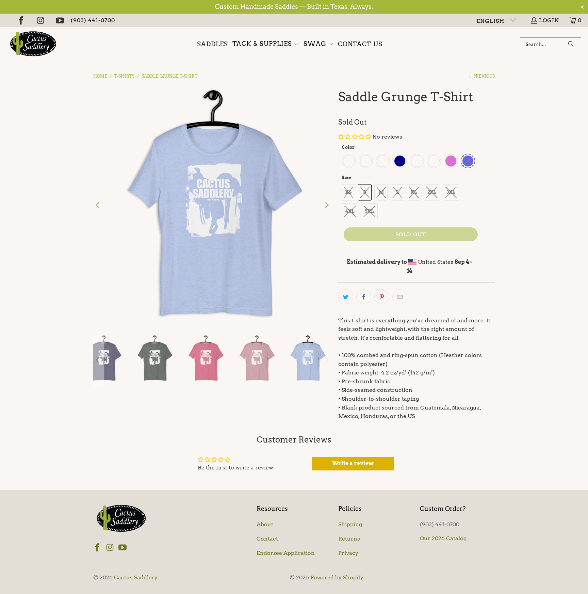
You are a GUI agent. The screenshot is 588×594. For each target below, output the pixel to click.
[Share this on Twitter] (345, 296)
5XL (369, 211)
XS (348, 192)
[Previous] (98, 205)
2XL (431, 192)
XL (414, 192)
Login (549, 20)
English (491, 21)
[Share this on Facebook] (363, 296)
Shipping (350, 524)
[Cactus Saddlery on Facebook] (21, 20)
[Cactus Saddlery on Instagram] (40, 20)
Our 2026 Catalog (443, 538)
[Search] (571, 44)
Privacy (348, 553)
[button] (265, 44)
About (265, 524)
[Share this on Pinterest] (381, 296)
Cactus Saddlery (135, 577)
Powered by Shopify (336, 577)
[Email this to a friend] (399, 296)
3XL (450, 192)
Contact (267, 538)
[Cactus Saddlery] (33, 45)
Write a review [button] (353, 463)
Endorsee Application (286, 553)
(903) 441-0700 (93, 20)
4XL (350, 211)
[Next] (326, 205)
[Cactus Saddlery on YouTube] (60, 20)
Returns (349, 538)
